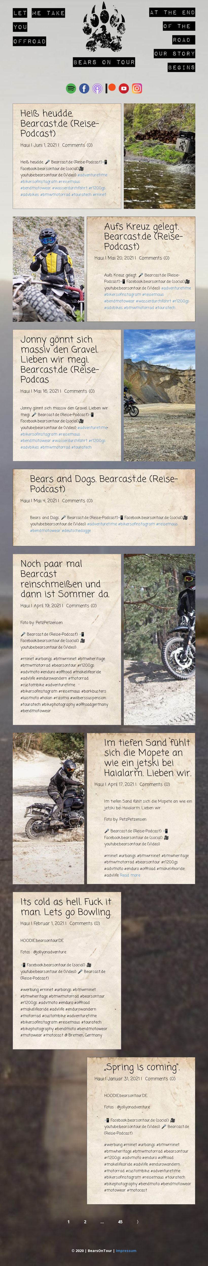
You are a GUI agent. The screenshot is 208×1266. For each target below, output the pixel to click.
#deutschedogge (76, 531)
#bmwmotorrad (55, 195)
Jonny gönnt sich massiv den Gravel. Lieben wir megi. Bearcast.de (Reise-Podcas (60, 360)
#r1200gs (97, 188)
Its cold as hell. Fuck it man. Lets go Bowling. (66, 907)
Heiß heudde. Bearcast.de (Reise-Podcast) (60, 124)
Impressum (126, 1250)
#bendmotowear (36, 188)
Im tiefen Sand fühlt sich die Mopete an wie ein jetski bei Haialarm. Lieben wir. (147, 758)
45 (120, 1222)
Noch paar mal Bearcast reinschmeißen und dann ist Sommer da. (65, 579)
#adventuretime (92, 175)
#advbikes (30, 195)
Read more (130, 876)
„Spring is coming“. (142, 1068)
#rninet (99, 195)
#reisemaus (69, 182)
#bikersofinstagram (39, 182)
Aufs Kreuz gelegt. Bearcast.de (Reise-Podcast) (143, 237)
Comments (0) (77, 145)
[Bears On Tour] (104, 26)
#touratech (82, 195)
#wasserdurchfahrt (70, 188)
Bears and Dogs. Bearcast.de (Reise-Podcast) (104, 484)
